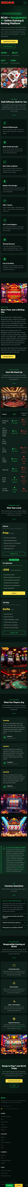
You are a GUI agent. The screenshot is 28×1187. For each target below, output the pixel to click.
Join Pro (14, 593)
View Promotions (8, 46)
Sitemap (3, 1163)
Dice (2, 1119)
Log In (14, 1085)
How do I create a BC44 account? (11, 901)
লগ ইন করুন (18, 1185)
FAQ (2, 1157)
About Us (3, 1155)
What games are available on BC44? (12, 927)
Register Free (14, 553)
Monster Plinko (4, 1121)
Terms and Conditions (6, 1170)
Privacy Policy (18, 867)
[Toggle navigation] (25, 2)
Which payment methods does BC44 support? (12, 917)
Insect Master (4, 1127)
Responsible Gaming (20, 1026)
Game (2, 1147)
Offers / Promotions (5, 1142)
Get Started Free (8, 356)
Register (3, 1137)
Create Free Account (9, 41)
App (2, 1145)
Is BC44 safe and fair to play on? (11, 922)
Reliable (3, 1129)
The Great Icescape (6, 1116)
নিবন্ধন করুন (9, 1185)
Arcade (2, 1124)
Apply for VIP (14, 632)
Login (2, 1139)
